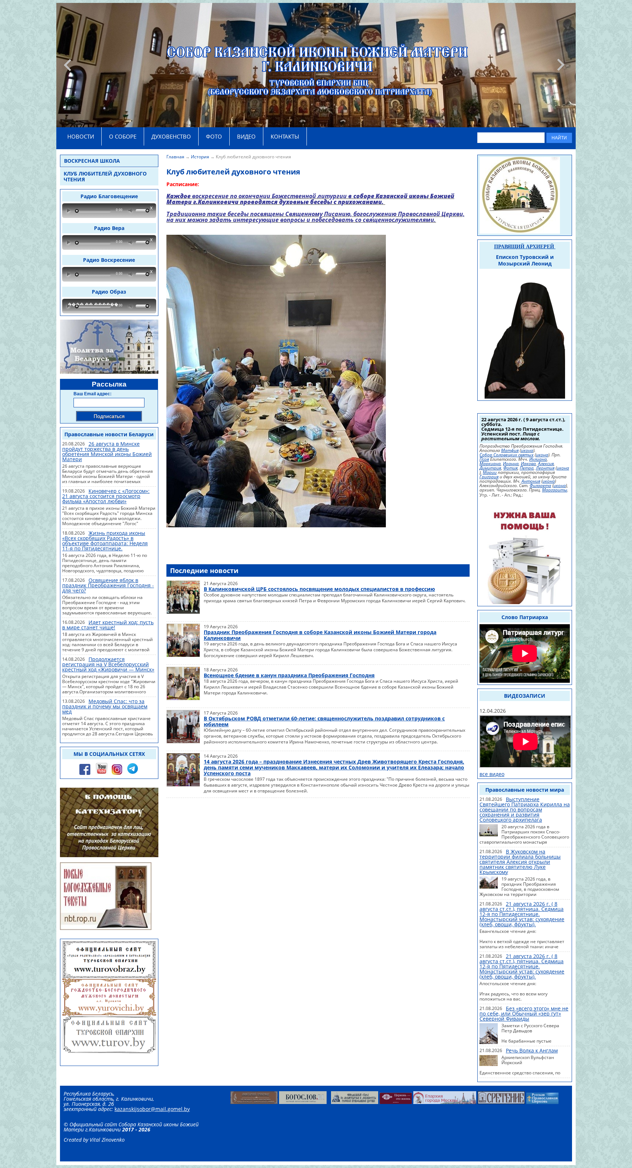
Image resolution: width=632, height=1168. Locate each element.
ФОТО (214, 136)
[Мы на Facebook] (84, 773)
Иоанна (511, 463)
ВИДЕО (246, 136)
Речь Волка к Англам (532, 1050)
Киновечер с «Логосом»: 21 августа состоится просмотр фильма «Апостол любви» (106, 496)
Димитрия (490, 468)
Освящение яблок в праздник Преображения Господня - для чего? (108, 585)
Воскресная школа (92, 160)
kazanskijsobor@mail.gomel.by (152, 1108)
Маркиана (490, 463)
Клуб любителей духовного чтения (105, 176)
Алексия (546, 463)
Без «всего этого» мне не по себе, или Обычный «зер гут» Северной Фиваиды (523, 1013)
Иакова (528, 463)
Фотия (510, 468)
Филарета (540, 485)
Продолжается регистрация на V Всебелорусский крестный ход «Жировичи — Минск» (108, 664)
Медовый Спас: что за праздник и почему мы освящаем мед (104, 706)
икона (527, 450)
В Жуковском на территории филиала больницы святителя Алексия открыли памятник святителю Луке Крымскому (520, 861)
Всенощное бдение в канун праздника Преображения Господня (289, 675)
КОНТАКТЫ (285, 136)
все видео (491, 773)
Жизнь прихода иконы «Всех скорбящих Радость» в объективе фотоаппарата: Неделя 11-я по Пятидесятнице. (105, 541)
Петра (527, 468)
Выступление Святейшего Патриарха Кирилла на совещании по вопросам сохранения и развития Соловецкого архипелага (524, 809)
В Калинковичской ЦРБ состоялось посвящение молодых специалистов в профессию (319, 588)
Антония (531, 481)
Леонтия (545, 468)
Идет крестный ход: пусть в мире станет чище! (108, 625)
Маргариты (554, 490)
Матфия (510, 450)
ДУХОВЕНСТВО (171, 136)
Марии (490, 472)
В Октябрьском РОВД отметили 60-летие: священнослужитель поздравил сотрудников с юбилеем (324, 721)
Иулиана (538, 459)
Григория (489, 477)
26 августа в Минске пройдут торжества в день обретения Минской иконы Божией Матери (107, 451)
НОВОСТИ (80, 136)
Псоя (484, 459)
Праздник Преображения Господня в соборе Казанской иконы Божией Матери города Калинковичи (320, 635)
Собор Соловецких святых (506, 455)
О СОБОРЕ (122, 136)
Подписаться (109, 416)
